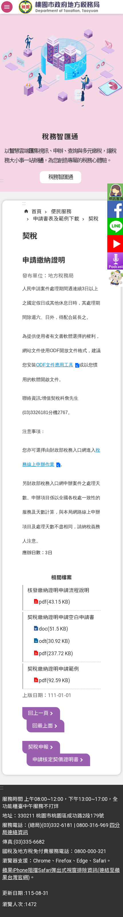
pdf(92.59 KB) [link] (54, 680)
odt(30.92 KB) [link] (54, 641)
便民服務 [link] (61, 211)
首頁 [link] (36, 211)
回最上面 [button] (42, 726)
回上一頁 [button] (38, 713)
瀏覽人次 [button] (12, 904)
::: (1, 180)
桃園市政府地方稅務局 (61, 7)
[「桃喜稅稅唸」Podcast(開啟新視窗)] (114, 261)
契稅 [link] (93, 219)
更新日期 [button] (12, 893)
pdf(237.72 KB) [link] (56, 653)
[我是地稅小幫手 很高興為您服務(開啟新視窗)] (114, 278)
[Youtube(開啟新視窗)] (114, 243)
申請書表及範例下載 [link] (56, 219)
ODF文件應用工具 (54, 364)
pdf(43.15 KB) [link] (54, 602)
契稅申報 (38, 747)
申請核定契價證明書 (55, 759)
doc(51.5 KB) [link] (53, 629)
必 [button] (7, 7)
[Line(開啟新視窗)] (114, 226)
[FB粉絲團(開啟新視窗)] (114, 209)
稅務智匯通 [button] (60, 177)
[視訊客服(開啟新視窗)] (114, 192)
